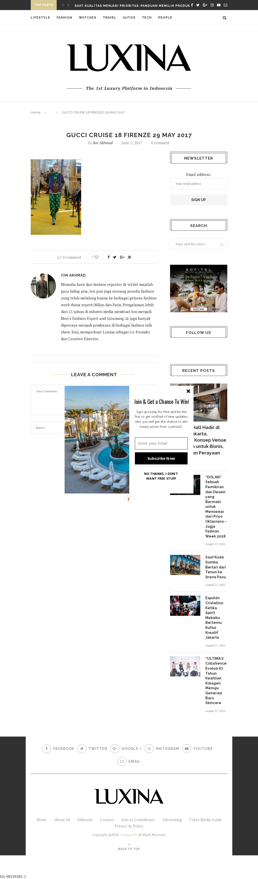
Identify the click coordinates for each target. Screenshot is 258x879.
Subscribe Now (161, 458)
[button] (161, 401)
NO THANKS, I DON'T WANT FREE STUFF (161, 475)
